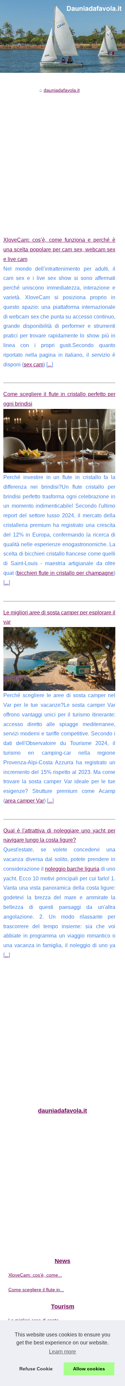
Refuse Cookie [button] (36, 1368)
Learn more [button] (62, 1351)
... (50, 364)
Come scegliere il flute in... (36, 1289)
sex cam (33, 364)
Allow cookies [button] (89, 1368)
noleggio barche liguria (72, 869)
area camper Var (24, 801)
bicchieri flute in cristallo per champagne (65, 573)
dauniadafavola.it (62, 90)
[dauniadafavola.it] (62, 36)
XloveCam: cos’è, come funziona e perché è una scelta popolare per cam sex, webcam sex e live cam (59, 249)
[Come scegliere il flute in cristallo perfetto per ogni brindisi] (59, 441)
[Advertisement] (62, 159)
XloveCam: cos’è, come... (35, 1275)
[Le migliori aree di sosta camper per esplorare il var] (59, 659)
